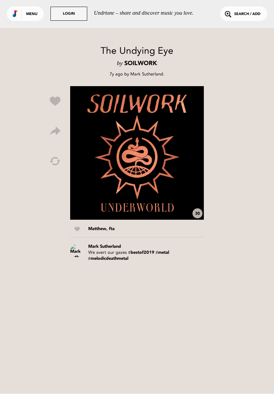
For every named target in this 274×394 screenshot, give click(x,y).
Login (69, 14)
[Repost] (55, 161)
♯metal (162, 252)
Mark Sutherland (146, 73)
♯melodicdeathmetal (108, 258)
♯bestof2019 (141, 252)
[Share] (55, 131)
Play (137, 153)
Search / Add (247, 14)
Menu (31, 14)
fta (112, 229)
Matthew (97, 229)
